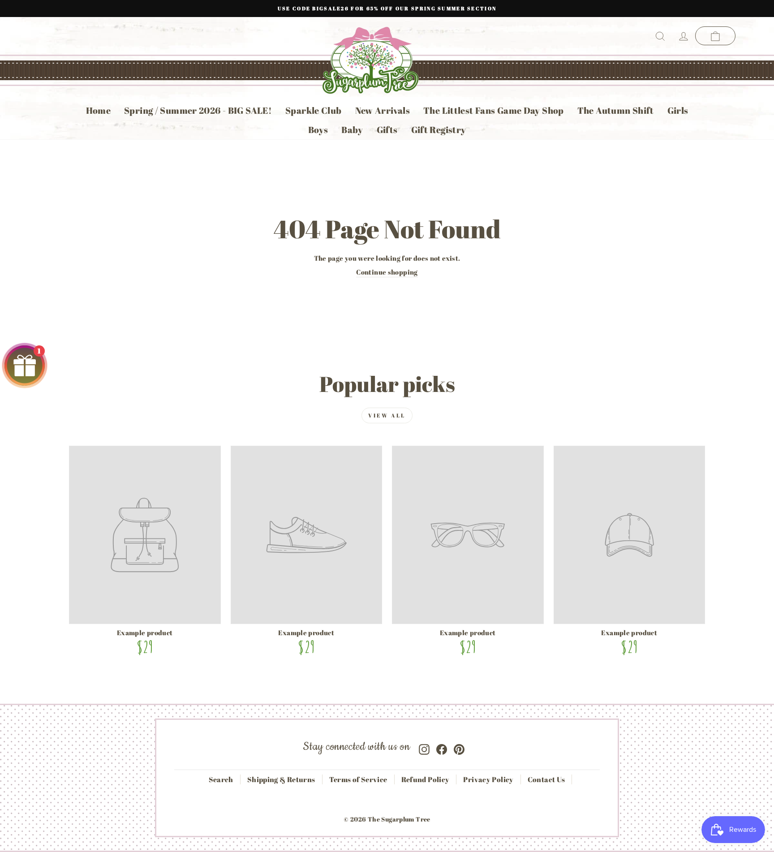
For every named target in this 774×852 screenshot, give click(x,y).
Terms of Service (358, 779)
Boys (318, 130)
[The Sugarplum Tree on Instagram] (424, 747)
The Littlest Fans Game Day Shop (493, 110)
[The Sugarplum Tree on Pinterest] (459, 747)
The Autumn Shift (615, 110)
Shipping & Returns (281, 779)
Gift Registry (438, 130)
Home (98, 110)
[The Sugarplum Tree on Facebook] (441, 747)
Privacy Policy (488, 779)
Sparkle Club (313, 110)
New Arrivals (382, 110)
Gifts (387, 130)
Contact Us (546, 779)
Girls (677, 110)
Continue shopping (386, 271)
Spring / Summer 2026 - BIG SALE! (198, 110)
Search (221, 779)
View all (387, 415)
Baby (352, 130)
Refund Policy (425, 779)
